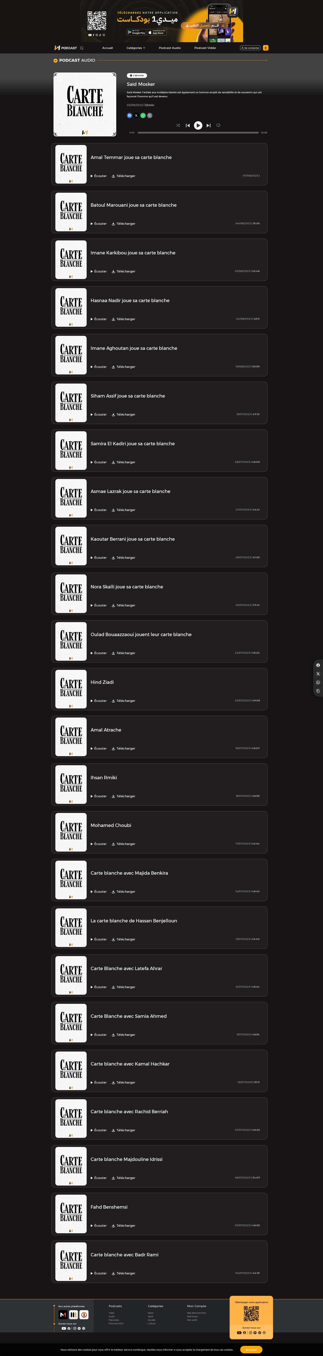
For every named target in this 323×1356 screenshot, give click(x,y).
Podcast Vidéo (205, 48)
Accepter (251, 1349)
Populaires (114, 1320)
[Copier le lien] (318, 691)
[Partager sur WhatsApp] (318, 682)
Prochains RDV (116, 1323)
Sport (150, 1316)
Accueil (107, 48)
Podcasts (115, 1306)
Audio (112, 1316)
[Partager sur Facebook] (318, 665)
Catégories (155, 1306)
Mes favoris (192, 1316)
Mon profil (192, 1320)
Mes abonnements (196, 1312)
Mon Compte (196, 1306)
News (150, 1312)
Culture (151, 1323)
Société (151, 1320)
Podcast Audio (170, 48)
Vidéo (111, 1312)
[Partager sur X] (318, 674)
